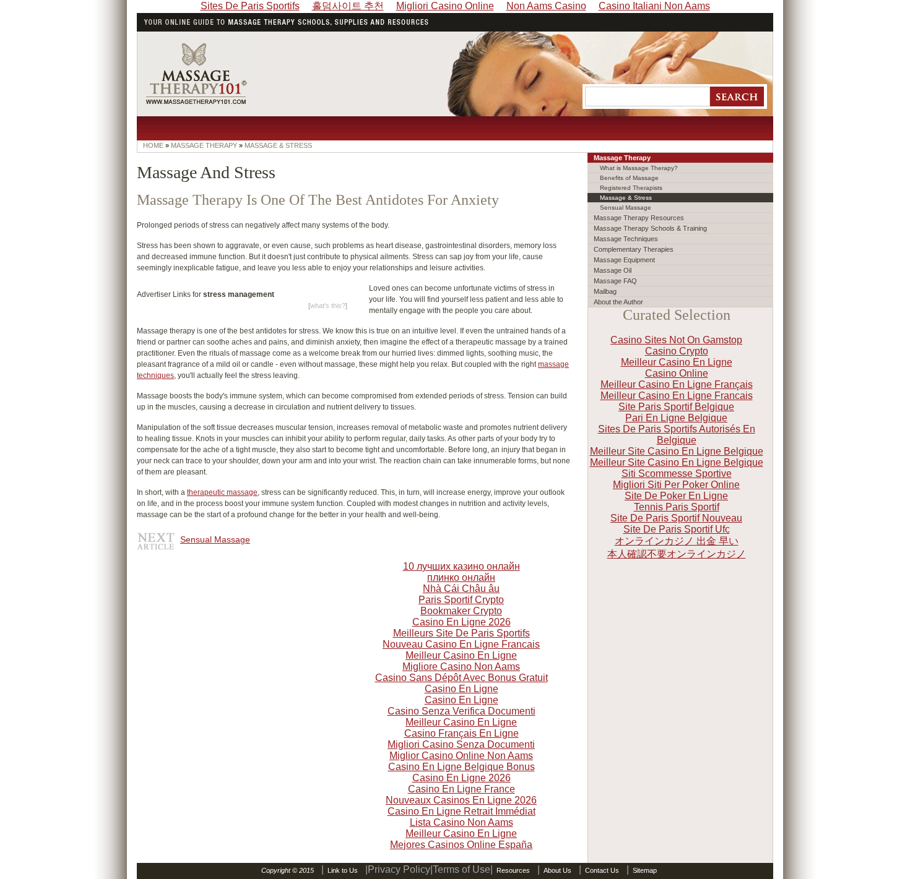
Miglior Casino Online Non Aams (461, 755)
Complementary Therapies (634, 249)
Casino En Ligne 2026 (461, 622)
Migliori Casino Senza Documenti (461, 744)
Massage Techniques (626, 238)
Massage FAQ (615, 281)
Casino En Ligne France (461, 789)
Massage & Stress (626, 197)
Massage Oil (612, 270)
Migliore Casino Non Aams (461, 666)
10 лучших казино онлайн (461, 566)
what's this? (327, 305)
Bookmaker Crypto (461, 611)
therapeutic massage (222, 492)
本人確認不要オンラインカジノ (676, 554)
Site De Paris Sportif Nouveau (676, 518)
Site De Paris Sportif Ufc (676, 529)
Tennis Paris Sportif (676, 507)
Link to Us (342, 870)
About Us (557, 870)
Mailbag (605, 291)
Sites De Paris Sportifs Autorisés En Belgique (676, 434)
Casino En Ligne (461, 689)
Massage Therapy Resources (639, 217)
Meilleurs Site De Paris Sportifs (461, 633)
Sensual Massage (215, 539)
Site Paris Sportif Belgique (676, 406)
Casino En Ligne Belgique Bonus (461, 766)
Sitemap (645, 870)
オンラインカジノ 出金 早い (677, 541)
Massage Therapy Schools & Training (650, 228)
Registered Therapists (631, 187)
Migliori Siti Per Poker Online (676, 484)
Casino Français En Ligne (461, 733)
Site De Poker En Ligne (676, 496)
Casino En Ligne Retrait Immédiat (461, 811)
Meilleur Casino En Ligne (676, 362)
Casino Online (676, 373)
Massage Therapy (622, 157)
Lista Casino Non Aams (461, 822)
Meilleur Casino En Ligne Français (676, 384)
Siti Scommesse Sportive (677, 473)
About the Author (618, 302)
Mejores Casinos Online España (461, 844)
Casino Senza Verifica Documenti (461, 711)
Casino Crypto (676, 351)
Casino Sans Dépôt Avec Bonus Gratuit (461, 677)
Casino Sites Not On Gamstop (676, 340)
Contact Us (602, 870)
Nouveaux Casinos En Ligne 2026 (461, 800)
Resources (513, 870)
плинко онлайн (461, 577)
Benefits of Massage (629, 177)
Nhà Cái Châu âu (461, 588)
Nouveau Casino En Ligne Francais (461, 644)
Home (153, 145)
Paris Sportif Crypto (461, 599)
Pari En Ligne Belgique (676, 418)
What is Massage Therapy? (639, 168)
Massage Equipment (624, 260)
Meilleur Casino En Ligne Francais (676, 395)
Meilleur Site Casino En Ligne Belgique (676, 451)
